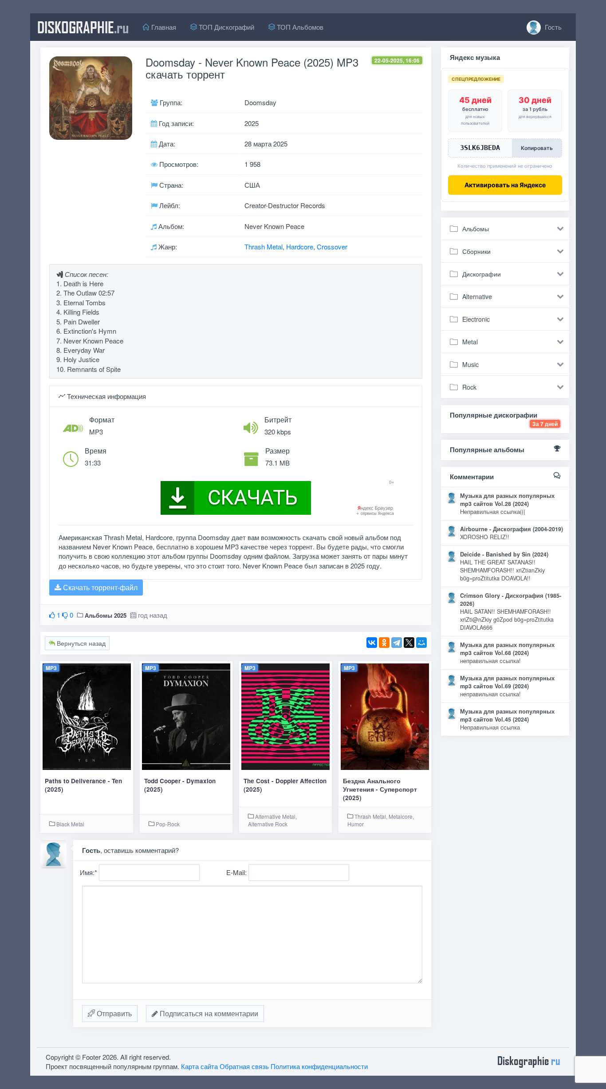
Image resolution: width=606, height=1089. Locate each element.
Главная (163, 27)
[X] (409, 642)
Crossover (332, 246)
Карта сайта (199, 1066)
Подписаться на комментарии (208, 1013)
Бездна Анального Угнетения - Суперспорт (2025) (380, 789)
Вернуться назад (80, 643)
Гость (552, 27)
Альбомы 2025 (105, 615)
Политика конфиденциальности (319, 1066)
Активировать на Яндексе (505, 185)
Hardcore (299, 246)
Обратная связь (244, 1066)
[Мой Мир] (421, 642)
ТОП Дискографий (225, 27)
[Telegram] (396, 642)
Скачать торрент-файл (99, 587)
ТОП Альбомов (299, 27)
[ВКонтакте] (371, 642)
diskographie (83, 27)
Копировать (537, 148)
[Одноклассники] (384, 642)
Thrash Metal (263, 246)
